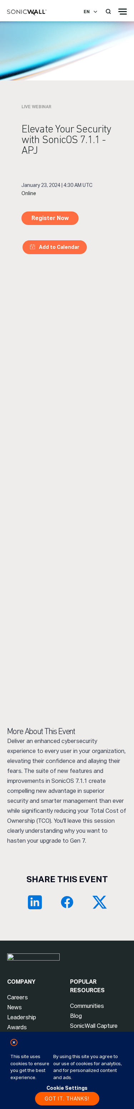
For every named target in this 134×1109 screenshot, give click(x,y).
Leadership (21, 1017)
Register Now (50, 218)
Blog (76, 1016)
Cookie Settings (67, 1088)
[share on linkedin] (35, 902)
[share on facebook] (67, 902)
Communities (87, 1006)
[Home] (26, 13)
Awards (17, 1027)
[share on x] (99, 902)
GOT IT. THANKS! (67, 1099)
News (14, 1007)
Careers (17, 997)
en (87, 11)
